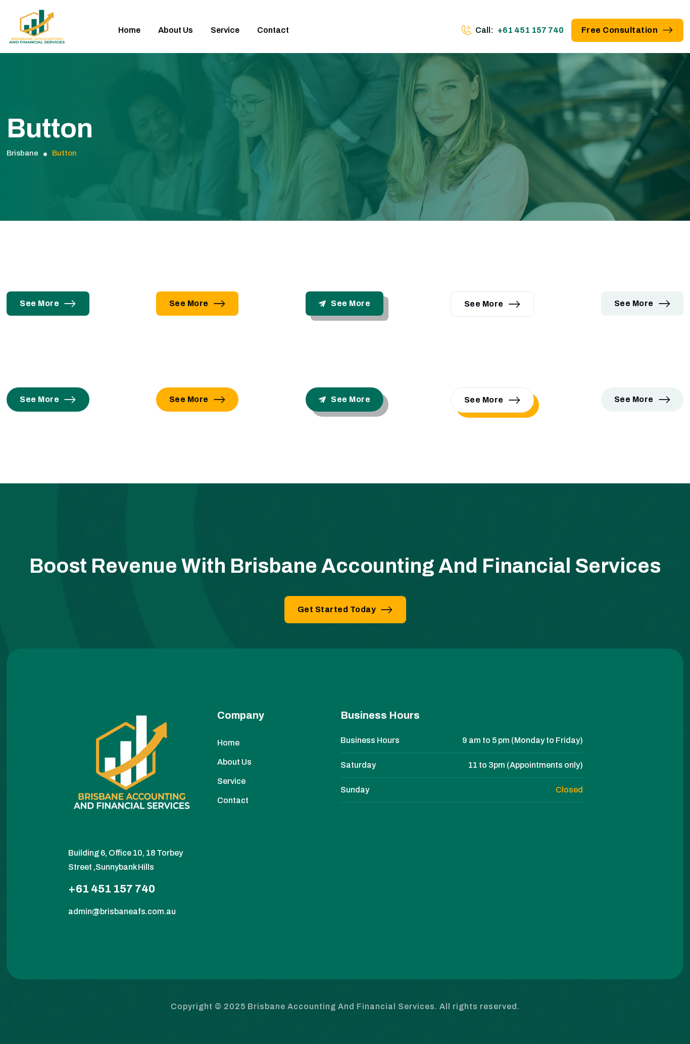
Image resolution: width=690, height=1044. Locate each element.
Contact (273, 30)
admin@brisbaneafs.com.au (122, 911)
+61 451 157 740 (531, 30)
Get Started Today (337, 609)
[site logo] (37, 30)
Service (225, 30)
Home (129, 30)
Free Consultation (619, 30)
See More (39, 303)
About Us (175, 30)
